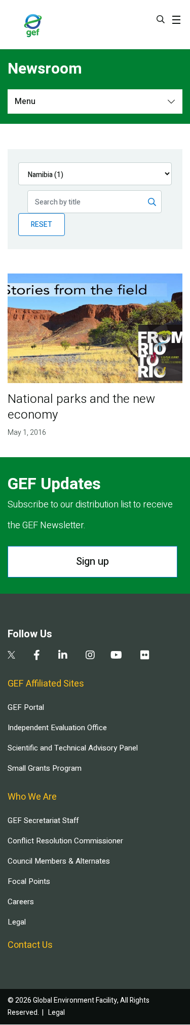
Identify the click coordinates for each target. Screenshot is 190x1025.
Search (161, 19)
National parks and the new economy (81, 407)
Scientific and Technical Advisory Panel (73, 748)
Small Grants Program (45, 768)
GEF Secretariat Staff (43, 820)
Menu (25, 101)
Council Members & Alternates (59, 861)
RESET (41, 224)
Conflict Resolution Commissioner (65, 840)
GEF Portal (26, 707)
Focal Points (29, 881)
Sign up (92, 561)
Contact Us (30, 945)
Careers (21, 901)
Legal (17, 922)
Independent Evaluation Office (57, 727)
